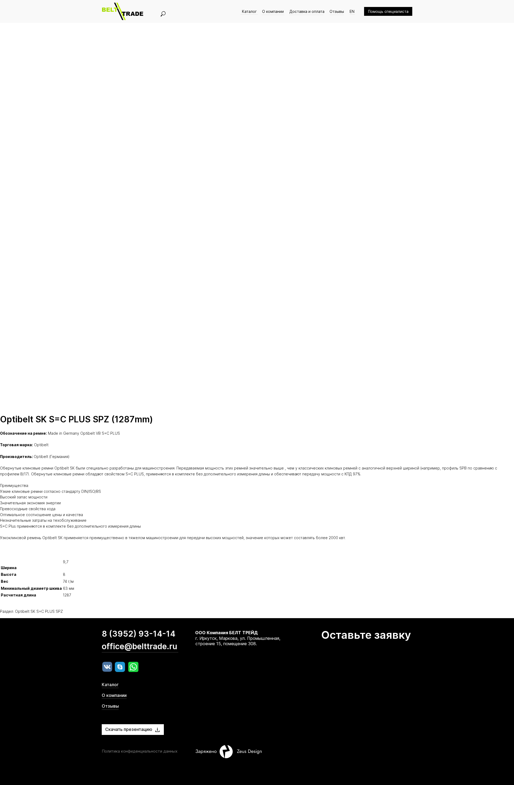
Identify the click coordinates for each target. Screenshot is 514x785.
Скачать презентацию (128, 729)
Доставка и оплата (306, 11)
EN (352, 11)
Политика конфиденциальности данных (139, 751)
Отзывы (337, 11)
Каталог (249, 11)
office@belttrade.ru (139, 646)
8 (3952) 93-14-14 (138, 633)
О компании (273, 11)
